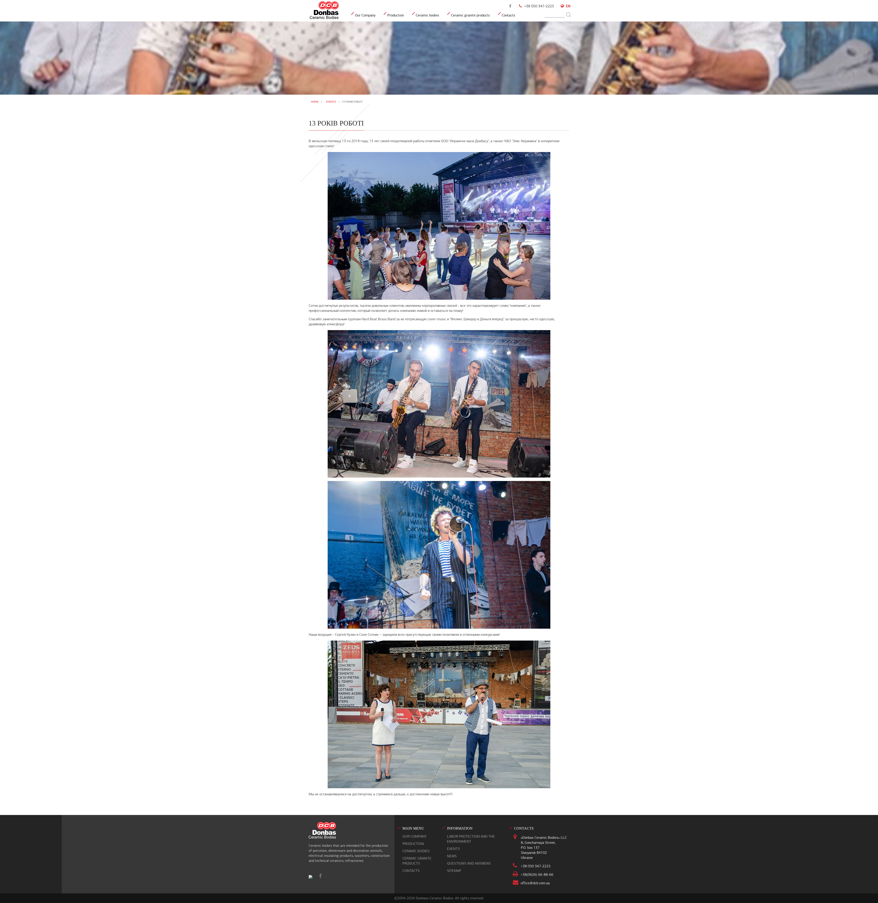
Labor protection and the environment (471, 839)
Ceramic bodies (427, 15)
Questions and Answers (469, 863)
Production (395, 15)
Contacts (508, 15)
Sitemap (454, 870)
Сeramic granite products (470, 15)
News (452, 856)
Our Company (365, 15)
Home (315, 101)
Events (331, 101)
